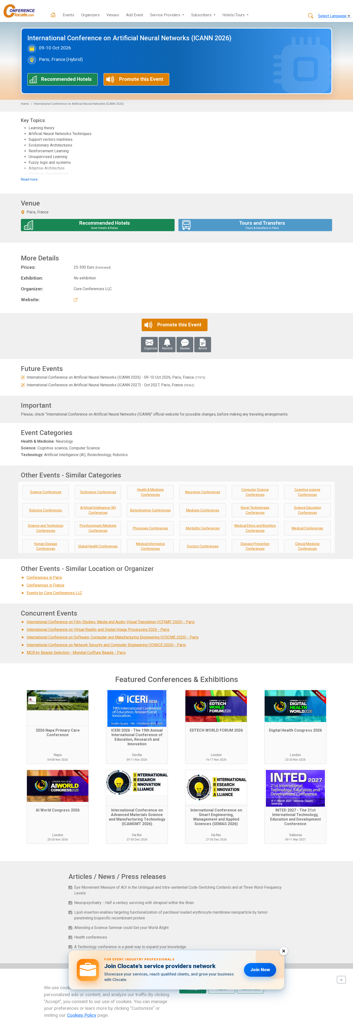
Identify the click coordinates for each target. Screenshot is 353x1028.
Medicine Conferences (202, 510)
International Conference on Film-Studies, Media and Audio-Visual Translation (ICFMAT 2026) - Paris (111, 622)
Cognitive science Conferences (307, 492)
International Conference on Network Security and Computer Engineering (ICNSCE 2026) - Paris (106, 645)
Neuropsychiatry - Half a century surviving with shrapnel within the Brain (134, 902)
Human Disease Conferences (45, 546)
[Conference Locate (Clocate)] (21, 11)
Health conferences (90, 937)
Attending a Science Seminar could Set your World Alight (121, 927)
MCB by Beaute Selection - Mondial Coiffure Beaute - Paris (76, 652)
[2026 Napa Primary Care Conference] (57, 708)
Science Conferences (45, 492)
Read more (29, 179)
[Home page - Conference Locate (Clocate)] (53, 15)
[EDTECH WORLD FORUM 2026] (216, 708)
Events (68, 15)
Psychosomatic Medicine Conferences (98, 528)
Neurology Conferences (202, 492)
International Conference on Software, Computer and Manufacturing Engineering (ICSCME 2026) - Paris (113, 637)
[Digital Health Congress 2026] (295, 708)
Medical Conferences (307, 528)
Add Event (134, 15)
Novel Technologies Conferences (255, 510)
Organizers (90, 15)
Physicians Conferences (150, 528)
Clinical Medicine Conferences (307, 546)
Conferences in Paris (44, 577)
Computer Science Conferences (255, 492)
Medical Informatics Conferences (150, 546)
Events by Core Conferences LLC (54, 593)
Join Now (260, 969)
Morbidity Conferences (203, 528)
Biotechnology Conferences (150, 510)
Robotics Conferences (45, 510)
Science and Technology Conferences (45, 528)
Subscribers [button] (202, 15)
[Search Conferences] (311, 16)
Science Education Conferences (307, 510)
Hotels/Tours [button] (234, 15)
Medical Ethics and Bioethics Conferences (255, 528)
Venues (112, 15)
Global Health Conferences (98, 546)
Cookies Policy (81, 1015)
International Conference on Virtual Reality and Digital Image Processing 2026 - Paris (98, 629)
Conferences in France (45, 585)
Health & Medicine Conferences (150, 492)
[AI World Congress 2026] (57, 788)
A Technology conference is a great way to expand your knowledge (130, 947)
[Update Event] (23, 377)
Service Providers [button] (165, 15)
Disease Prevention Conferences (255, 546)
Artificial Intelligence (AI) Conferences (98, 510)
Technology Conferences (98, 492)
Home (25, 104)
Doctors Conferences (203, 546)
